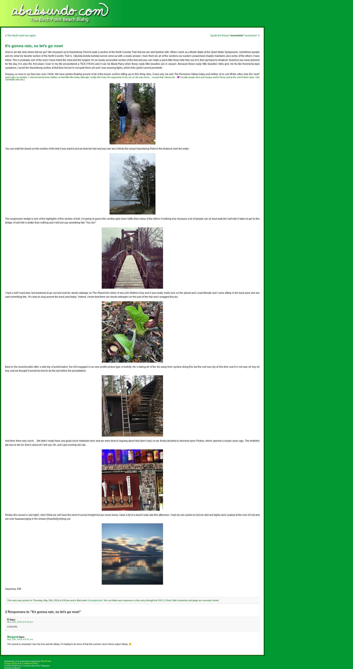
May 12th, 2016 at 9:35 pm (20, 622)
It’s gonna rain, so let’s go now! (34, 46)
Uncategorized (95, 600)
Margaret (12, 636)
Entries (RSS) (10, 663)
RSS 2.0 (162, 600)
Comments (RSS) (30, 663)
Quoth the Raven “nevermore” (234, 35)
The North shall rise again (21, 35)
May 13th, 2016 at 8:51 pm (20, 639)
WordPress (46, 661)
